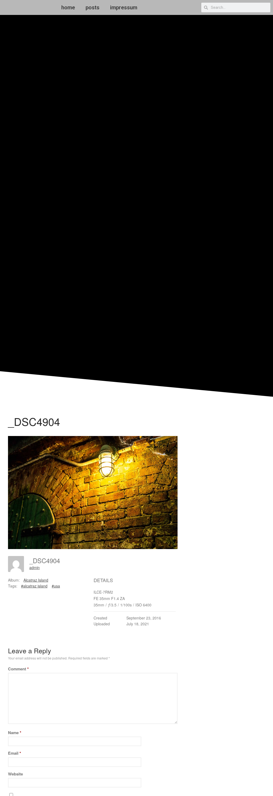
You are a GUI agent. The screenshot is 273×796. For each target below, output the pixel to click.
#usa (56, 586)
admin (34, 567)
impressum (123, 7)
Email (14, 753)
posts (92, 7)
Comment (18, 669)
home (68, 7)
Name (14, 732)
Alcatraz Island (35, 580)
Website (15, 774)
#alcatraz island (34, 586)
